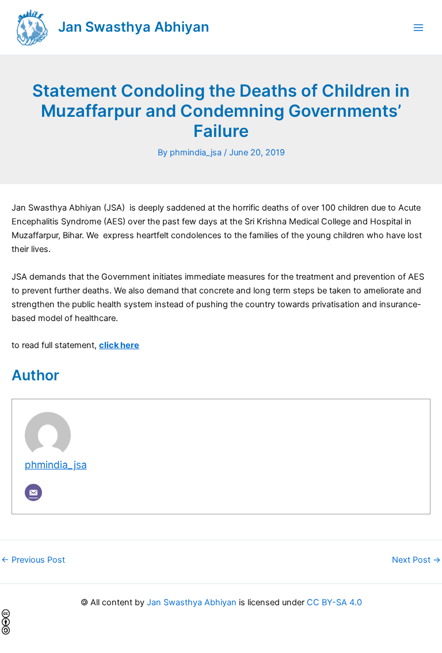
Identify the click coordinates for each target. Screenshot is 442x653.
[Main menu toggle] (418, 28)
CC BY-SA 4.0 (334, 602)
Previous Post (33, 560)
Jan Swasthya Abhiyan (133, 26)
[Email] (33, 492)
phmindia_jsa (56, 465)
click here (119, 345)
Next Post (416, 560)
